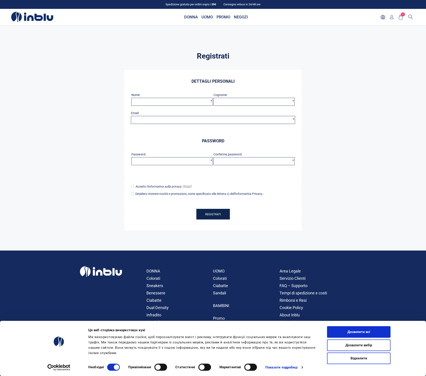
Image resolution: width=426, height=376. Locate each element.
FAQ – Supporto (294, 285)
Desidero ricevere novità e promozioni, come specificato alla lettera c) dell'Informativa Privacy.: (199, 194)
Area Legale (290, 271)
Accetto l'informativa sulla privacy (158, 186)
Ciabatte (154, 300)
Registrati (213, 214)
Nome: (135, 95)
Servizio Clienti (293, 278)
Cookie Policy (291, 307)
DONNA (153, 271)
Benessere (155, 293)
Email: (135, 113)
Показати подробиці (281, 367)
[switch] (160, 367)
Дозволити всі (358, 332)
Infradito (153, 315)
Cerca (410, 16)
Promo (219, 318)
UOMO (219, 271)
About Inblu (290, 315)
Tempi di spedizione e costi (303, 293)
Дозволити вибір (358, 345)
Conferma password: (227, 154)
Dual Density (157, 307)
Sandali (219, 293)
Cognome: (220, 95)
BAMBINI (221, 305)
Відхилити (359, 358)
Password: (138, 154)
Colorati (153, 278)
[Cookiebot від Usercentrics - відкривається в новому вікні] (58, 367)
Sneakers (154, 285)
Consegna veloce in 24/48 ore (241, 4)
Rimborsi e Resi (293, 300)
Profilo (392, 17)
